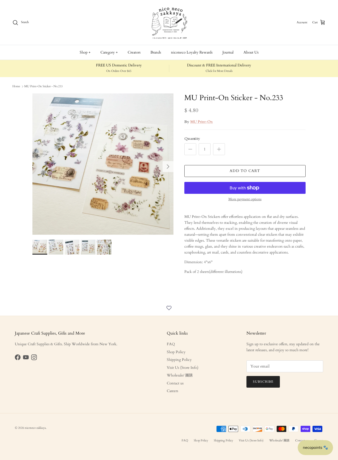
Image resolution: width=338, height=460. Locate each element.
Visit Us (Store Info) (182, 367)
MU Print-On (201, 121)
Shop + (85, 52)
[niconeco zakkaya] (169, 22)
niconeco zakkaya (35, 428)
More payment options (245, 199)
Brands (155, 52)
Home (16, 86)
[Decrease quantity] (190, 149)
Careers (172, 390)
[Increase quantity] (219, 149)
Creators (134, 52)
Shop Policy (176, 351)
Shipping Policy (179, 359)
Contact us (175, 383)
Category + (109, 52)
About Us (251, 52)
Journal (228, 52)
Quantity (192, 138)
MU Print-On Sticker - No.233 (43, 86)
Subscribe (263, 381)
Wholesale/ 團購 (180, 375)
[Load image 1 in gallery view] (102, 164)
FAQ (171, 344)
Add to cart (245, 170)
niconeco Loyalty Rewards (192, 52)
